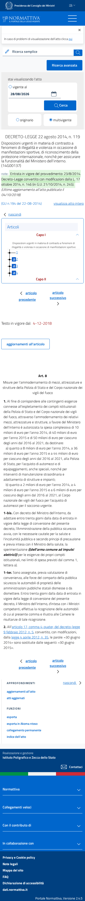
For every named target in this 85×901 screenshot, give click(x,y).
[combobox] (42, 51)
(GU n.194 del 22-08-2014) (21, 203)
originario (26, 120)
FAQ (5, 876)
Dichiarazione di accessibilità (23, 883)
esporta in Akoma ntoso (22, 723)
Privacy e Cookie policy (19, 857)
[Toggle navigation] (72, 18)
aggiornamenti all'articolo (25, 344)
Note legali (10, 863)
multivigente (62, 120)
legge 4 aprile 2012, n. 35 (29, 637)
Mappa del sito (13, 870)
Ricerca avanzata (64, 65)
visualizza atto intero (69, 203)
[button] (53, 94)
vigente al (20, 87)
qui (70, 39)
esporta (12, 717)
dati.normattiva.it (15, 889)
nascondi (14, 214)
